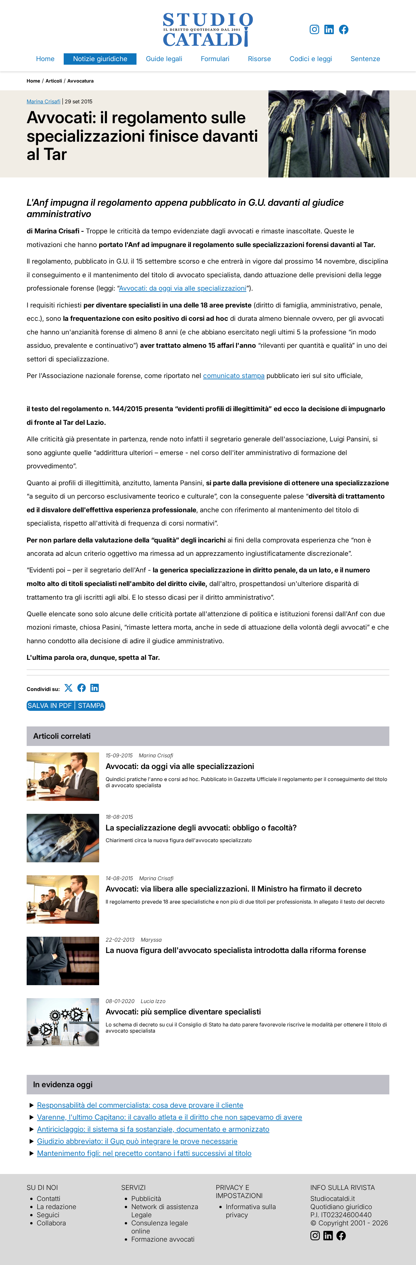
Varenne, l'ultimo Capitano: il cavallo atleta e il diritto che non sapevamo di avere (169, 1117)
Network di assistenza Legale (164, 1211)
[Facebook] (343, 29)
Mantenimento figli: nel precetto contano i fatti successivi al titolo (144, 1153)
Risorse (259, 59)
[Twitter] (68, 688)
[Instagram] (314, 29)
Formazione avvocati (163, 1239)
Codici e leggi (311, 59)
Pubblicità (146, 1198)
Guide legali (164, 59)
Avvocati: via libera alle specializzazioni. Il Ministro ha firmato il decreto (234, 888)
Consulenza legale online (159, 1227)
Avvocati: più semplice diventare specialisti (183, 1011)
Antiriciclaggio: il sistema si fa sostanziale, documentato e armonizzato (153, 1129)
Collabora (51, 1223)
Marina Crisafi (43, 101)
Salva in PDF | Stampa (66, 705)
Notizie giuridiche (100, 59)
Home (45, 59)
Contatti (48, 1198)
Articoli (54, 81)
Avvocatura (80, 81)
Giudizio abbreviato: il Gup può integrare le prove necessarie (137, 1141)
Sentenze (365, 59)
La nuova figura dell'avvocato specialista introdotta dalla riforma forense (236, 950)
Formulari (215, 59)
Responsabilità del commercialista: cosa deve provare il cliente (140, 1105)
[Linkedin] (329, 29)
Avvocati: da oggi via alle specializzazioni (182, 288)
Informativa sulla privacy (251, 1211)
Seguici (48, 1215)
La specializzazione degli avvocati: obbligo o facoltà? (201, 827)
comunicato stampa (234, 376)
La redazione (56, 1207)
